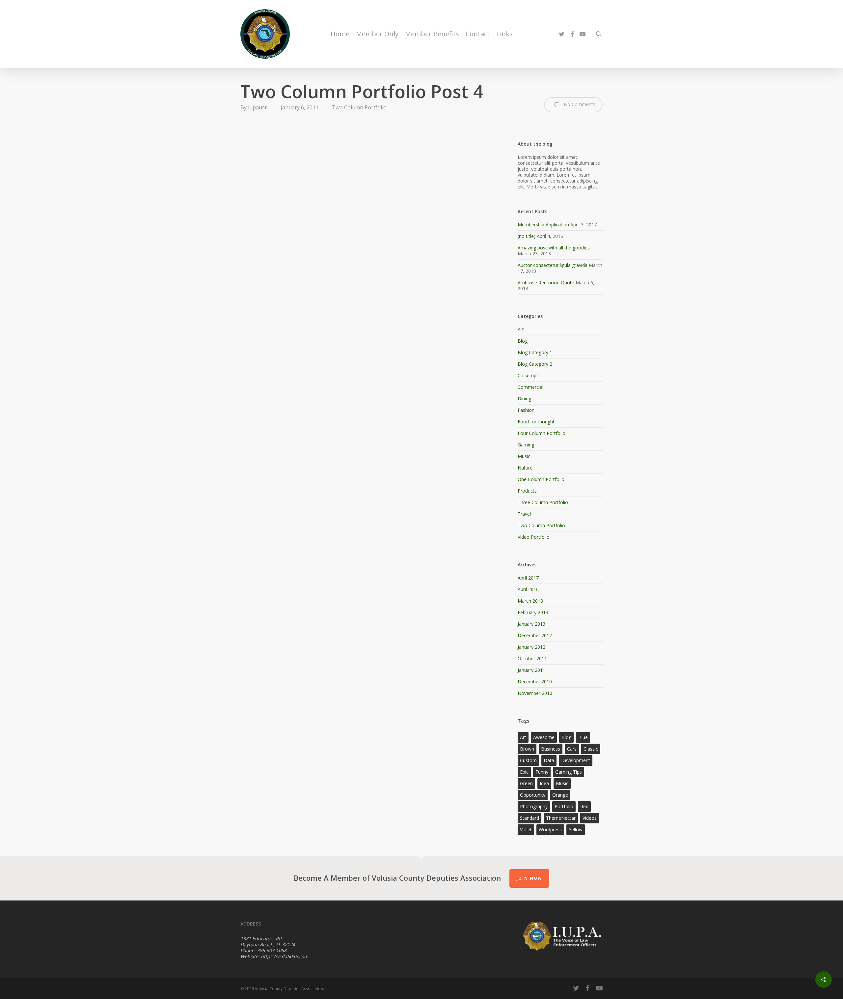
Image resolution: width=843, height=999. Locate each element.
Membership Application (543, 224)
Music (524, 456)
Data (549, 760)
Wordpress (550, 829)
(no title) (526, 236)
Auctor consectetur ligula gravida (552, 265)
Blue (583, 737)
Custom (528, 760)
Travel (524, 514)
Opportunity (532, 795)
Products (527, 491)
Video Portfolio (534, 537)
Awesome (544, 737)
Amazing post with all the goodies (554, 247)
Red (584, 806)
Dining (524, 398)
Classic (591, 749)
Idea (544, 783)
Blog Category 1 (535, 352)
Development (575, 760)
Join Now (529, 878)
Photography (534, 806)
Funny (541, 772)
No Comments (578, 104)
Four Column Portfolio (541, 433)
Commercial (530, 387)
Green (526, 783)
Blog (523, 341)
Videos (590, 818)
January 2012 (531, 647)
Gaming (526, 445)
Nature (525, 468)
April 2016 (528, 589)
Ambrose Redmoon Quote (546, 282)
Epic (524, 772)
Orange (560, 795)
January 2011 (531, 670)
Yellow (576, 829)
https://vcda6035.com (284, 956)
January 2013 (531, 624)
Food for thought (536, 421)
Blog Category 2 (535, 364)
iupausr (257, 107)
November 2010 (535, 693)
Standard (529, 818)
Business (550, 749)
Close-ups (528, 375)
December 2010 (535, 681)
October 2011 (532, 658)
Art (521, 329)
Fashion (526, 410)
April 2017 (528, 578)
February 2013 (533, 612)
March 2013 (530, 601)
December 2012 (535, 635)
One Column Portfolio (541, 479)
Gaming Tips (568, 772)
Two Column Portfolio (359, 107)
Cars (572, 749)
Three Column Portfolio (543, 502)
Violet (526, 829)
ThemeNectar (561, 818)
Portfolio (564, 806)
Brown (527, 749)
